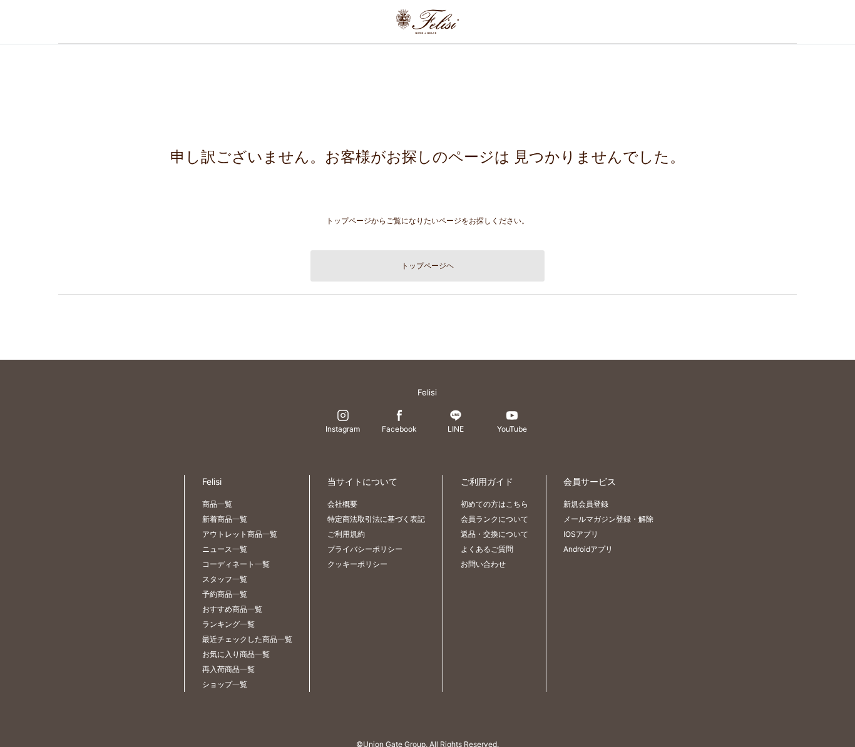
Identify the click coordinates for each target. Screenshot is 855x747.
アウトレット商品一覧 (239, 534)
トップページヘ (427, 265)
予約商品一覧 (224, 594)
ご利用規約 (346, 534)
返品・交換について (494, 534)
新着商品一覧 (224, 519)
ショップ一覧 (224, 684)
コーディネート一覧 (236, 564)
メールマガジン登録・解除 (608, 519)
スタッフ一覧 (224, 579)
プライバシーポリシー (364, 549)
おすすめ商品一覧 (232, 609)
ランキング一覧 (228, 624)
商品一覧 (217, 504)
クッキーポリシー (357, 564)
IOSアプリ (580, 534)
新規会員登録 (585, 504)
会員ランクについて (494, 519)
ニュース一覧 (224, 549)
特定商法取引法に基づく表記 (376, 519)
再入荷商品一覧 (228, 669)
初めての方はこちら (494, 504)
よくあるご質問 (487, 549)
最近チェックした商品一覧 (247, 639)
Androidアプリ (588, 549)
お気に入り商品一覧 (236, 654)
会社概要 (342, 504)
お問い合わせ (483, 564)
